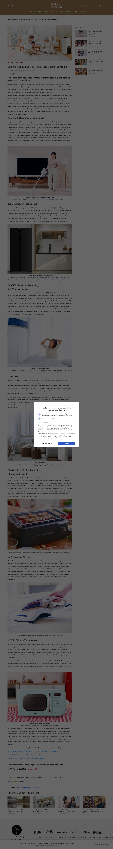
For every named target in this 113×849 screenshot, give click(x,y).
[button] (56, 422)
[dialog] (56, 424)
